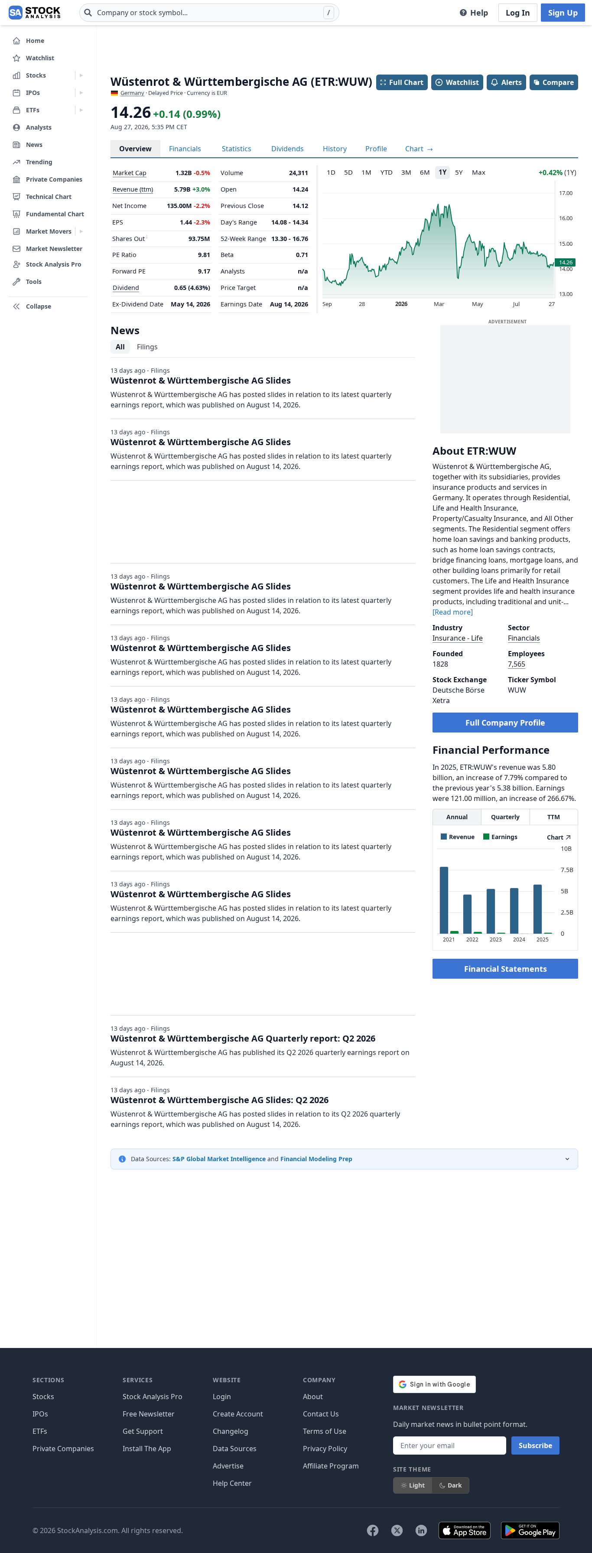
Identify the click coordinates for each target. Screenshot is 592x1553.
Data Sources (235, 1448)
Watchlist (462, 82)
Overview (135, 148)
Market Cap (129, 173)
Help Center (232, 1483)
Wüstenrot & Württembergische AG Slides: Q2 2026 (220, 1100)
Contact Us (321, 1414)
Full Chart (406, 82)
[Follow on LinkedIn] (421, 1530)
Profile (376, 148)
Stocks (43, 1396)
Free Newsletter (149, 1414)
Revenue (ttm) (133, 189)
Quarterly (505, 817)
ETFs (40, 1431)
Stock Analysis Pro (152, 1396)
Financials (185, 148)
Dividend (126, 287)
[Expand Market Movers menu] (81, 231)
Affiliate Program (331, 1466)
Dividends (287, 148)
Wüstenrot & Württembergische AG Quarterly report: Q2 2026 (243, 1038)
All (120, 347)
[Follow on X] (397, 1530)
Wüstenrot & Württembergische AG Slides (201, 380)
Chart (415, 148)
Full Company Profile (505, 722)
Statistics (236, 148)
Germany (132, 93)
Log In (518, 12)
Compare (558, 82)
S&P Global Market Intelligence (219, 1159)
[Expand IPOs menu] (81, 92)
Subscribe (535, 1445)
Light (417, 1485)
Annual (457, 817)
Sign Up (563, 12)
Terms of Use (324, 1431)
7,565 (516, 664)
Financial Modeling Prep (316, 1159)
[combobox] (209, 12)
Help (479, 12)
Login (222, 1396)
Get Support (143, 1431)
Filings (147, 347)
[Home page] (34, 12)
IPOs (40, 1414)
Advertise (228, 1466)
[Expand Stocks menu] (81, 75)
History (335, 148)
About (313, 1396)
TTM (553, 817)
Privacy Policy (325, 1448)
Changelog (230, 1431)
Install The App (147, 1448)
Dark (455, 1485)
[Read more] (453, 612)
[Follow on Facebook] (373, 1530)
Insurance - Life (458, 638)
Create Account (238, 1414)
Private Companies (63, 1448)
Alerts (511, 82)
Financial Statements (505, 969)
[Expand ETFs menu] (81, 110)
